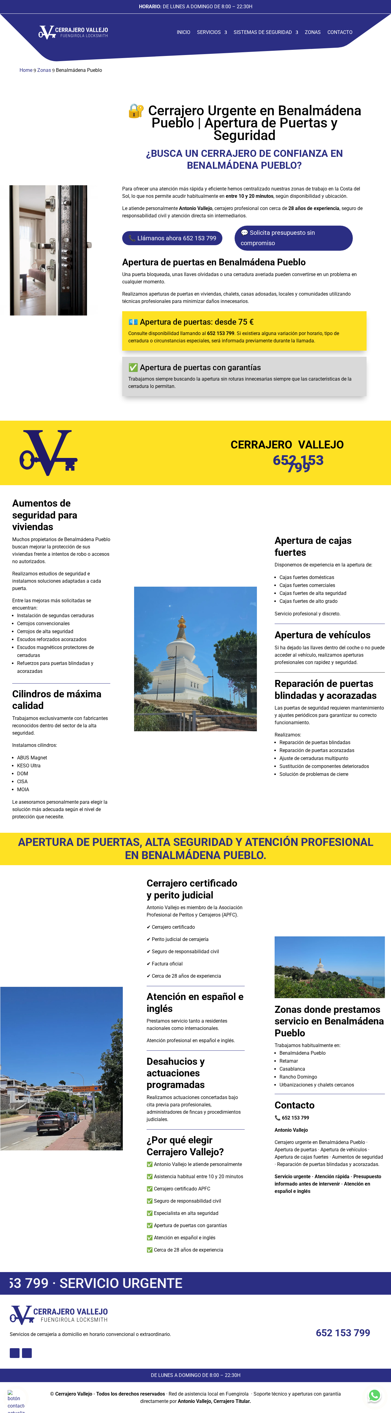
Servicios (209, 32)
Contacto (340, 32)
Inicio (183, 32)
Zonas (313, 32)
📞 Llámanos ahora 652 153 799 (172, 238)
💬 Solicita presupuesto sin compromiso (278, 238)
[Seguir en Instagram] (27, 1353)
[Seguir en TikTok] (15, 1353)
